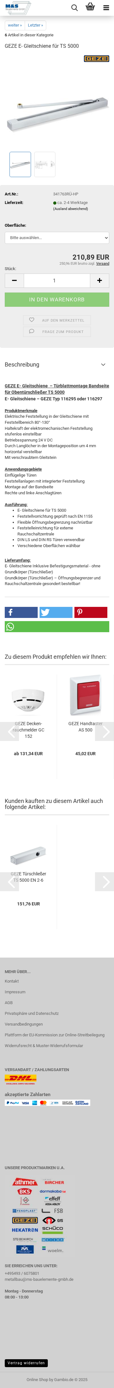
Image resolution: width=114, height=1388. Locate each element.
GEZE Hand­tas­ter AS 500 (85, 726)
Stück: (10, 268)
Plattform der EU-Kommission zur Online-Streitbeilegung (54, 1035)
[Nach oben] (96, 1378)
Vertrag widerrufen (26, 1363)
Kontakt (12, 981)
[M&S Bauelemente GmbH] (16, 8)
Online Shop (37, 1379)
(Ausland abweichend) (70, 209)
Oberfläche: (15, 225)
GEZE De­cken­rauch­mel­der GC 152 (28, 730)
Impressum (15, 992)
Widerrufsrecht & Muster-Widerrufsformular (44, 1045)
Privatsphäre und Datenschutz (32, 1013)
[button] (14, 281)
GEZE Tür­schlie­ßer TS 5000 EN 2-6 (28, 877)
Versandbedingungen (24, 1024)
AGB (9, 1002)
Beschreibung (22, 364)
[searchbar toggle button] (74, 8)
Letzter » (35, 25)
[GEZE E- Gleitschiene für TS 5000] (57, 102)
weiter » (15, 25)
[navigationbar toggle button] (106, 8)
